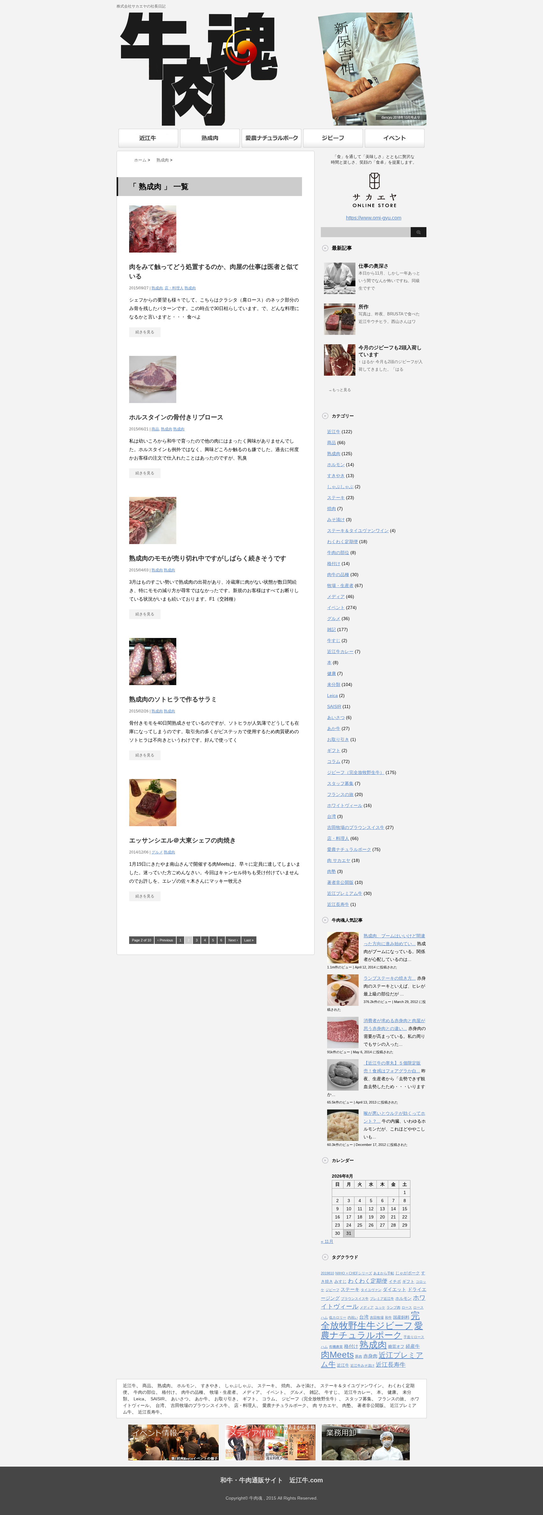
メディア (336, 596)
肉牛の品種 (338, 574)
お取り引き (338, 739)
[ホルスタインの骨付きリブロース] (152, 406)
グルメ (157, 852)
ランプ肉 (393, 1307)
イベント (336, 607)
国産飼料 (401, 1317)
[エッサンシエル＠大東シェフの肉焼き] (152, 829)
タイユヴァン (371, 1290)
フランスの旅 (340, 794)
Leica (332, 695)
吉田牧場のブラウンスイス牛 (355, 827)
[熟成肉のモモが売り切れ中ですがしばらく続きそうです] (152, 547)
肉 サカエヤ (338, 860)
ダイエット (394, 1289)
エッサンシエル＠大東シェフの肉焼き (182, 840)
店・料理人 (174, 288)
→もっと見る (339, 390)
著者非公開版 (340, 882)
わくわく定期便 (342, 541)
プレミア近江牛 (382, 1298)
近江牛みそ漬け (362, 1365)
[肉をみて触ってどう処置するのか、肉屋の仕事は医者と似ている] (152, 256)
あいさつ (336, 717)
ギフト (333, 750)
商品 (155, 429)
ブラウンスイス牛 (355, 1298)
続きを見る (144, 332)
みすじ (340, 1281)
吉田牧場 (377, 1317)
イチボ (395, 1281)
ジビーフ (332, 1290)
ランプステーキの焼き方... (390, 978)
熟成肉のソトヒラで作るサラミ (173, 699)
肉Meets (337, 1354)
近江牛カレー (340, 651)
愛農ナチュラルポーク (349, 849)
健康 (331, 673)
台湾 (331, 816)
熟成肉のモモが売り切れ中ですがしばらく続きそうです (207, 558)
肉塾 (331, 871)
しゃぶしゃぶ (340, 486)
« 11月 (327, 1241)
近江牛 (333, 431)
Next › (233, 940)
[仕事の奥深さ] (339, 291)
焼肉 (331, 508)
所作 (364, 306)
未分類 (333, 684)
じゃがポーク (407, 1273)
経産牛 (413, 1346)
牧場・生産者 (340, 585)
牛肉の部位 (338, 552)
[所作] (339, 332)
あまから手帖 (383, 1273)
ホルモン (336, 464)
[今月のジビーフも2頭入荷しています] (339, 373)
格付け (333, 563)
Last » (249, 940)
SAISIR (334, 706)
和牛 (388, 1317)
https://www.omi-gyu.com (373, 218)
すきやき (336, 475)
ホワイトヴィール (344, 805)
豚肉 (358, 1356)
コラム (333, 761)
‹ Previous (165, 940)
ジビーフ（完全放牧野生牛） (355, 772)
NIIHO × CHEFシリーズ (353, 1273)
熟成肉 (157, 288)
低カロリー (337, 1317)
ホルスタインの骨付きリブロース (176, 417)
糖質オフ (396, 1346)
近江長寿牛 (338, 904)
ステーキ (336, 497)
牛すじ (333, 640)
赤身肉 (370, 1356)
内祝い (353, 1317)
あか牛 (333, 728)
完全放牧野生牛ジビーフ (370, 1320)
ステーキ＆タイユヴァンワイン (358, 530)
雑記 (331, 629)
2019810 (327, 1273)
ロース (407, 1307)
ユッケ (380, 1307)
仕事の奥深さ (374, 266)
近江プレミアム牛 (344, 893)
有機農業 (336, 1347)
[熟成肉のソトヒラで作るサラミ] (152, 688)
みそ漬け (336, 519)
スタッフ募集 (340, 783)
